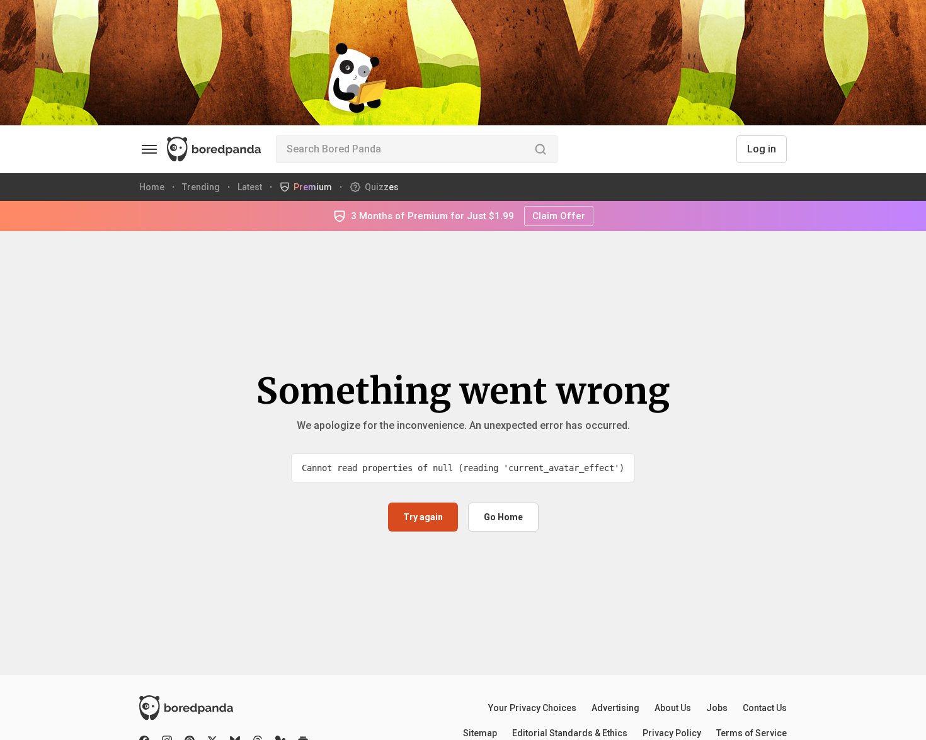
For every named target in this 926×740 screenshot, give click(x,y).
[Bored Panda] (223, 707)
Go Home (503, 517)
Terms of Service (751, 733)
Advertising (615, 708)
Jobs (717, 708)
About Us (672, 708)
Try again (423, 517)
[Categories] (149, 149)
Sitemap (480, 733)
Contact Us (765, 708)
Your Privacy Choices (532, 708)
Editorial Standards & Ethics (569, 733)
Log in (761, 149)
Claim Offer (558, 216)
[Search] (540, 149)
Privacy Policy (672, 733)
